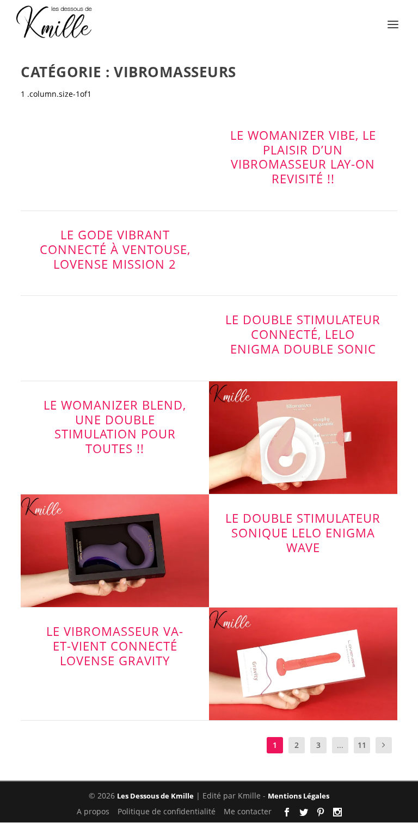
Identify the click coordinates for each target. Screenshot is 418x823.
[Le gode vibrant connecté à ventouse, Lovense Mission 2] (303, 252)
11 (362, 745)
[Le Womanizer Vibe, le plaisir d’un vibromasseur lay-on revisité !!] (115, 152)
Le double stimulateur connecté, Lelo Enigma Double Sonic (302, 334)
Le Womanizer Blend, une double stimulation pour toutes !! (115, 426)
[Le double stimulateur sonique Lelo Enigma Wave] (115, 550)
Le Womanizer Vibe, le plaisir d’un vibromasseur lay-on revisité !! (303, 157)
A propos (93, 812)
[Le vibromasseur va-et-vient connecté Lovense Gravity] (303, 664)
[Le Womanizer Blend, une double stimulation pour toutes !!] (303, 437)
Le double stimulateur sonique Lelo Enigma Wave (302, 532)
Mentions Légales (298, 796)
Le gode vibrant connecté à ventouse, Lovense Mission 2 (115, 249)
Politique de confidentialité (167, 812)
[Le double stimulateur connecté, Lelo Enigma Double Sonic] (115, 337)
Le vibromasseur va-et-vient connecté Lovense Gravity (114, 646)
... (340, 745)
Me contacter (248, 812)
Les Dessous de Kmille (155, 796)
